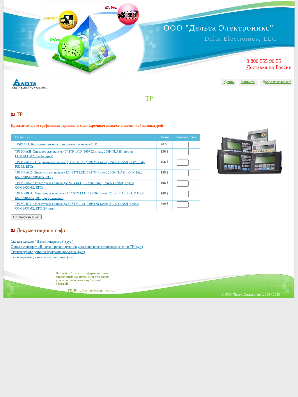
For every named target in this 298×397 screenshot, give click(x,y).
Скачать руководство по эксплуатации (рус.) (43, 257)
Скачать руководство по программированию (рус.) (48, 252)
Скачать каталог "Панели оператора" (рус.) (42, 241)
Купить (229, 82)
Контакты (248, 82)
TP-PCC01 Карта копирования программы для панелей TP (56, 144)
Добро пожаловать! (277, 82)
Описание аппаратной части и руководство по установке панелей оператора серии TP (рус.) (77, 247)
